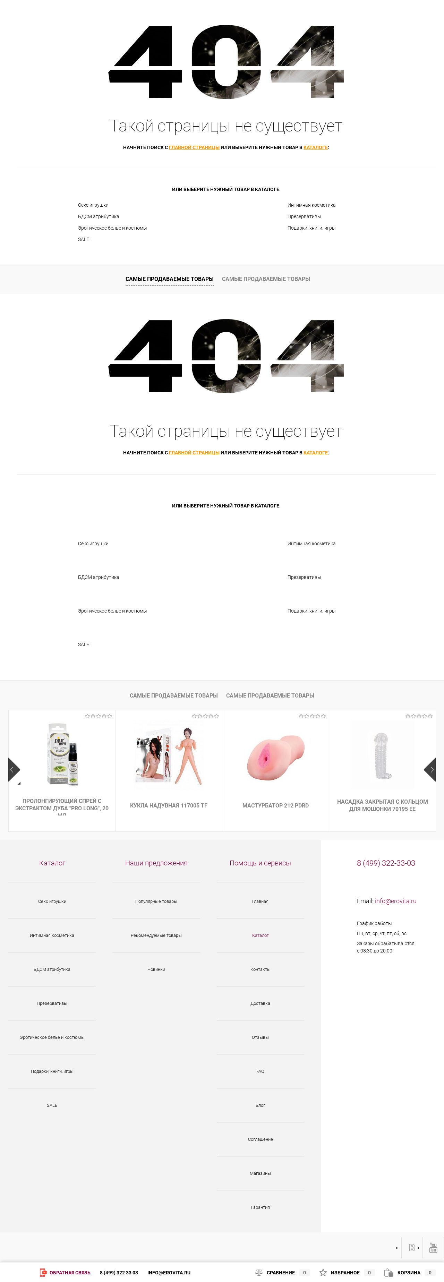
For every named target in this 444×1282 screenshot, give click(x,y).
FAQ (260, 1071)
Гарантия (260, 1207)
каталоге (316, 147)
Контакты (260, 969)
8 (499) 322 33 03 (119, 1272)
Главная (260, 901)
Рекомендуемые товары (156, 935)
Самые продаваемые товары (170, 279)
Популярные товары (156, 901)
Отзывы (260, 1037)
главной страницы (194, 147)
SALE (83, 239)
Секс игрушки (93, 205)
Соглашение (260, 1139)
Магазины (260, 1173)
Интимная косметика (312, 205)
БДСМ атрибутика (98, 216)
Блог (260, 1105)
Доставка (260, 1003)
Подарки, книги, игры (312, 228)
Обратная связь (70, 1272)
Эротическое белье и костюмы (112, 228)
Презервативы (304, 216)
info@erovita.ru (396, 901)
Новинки (156, 969)
